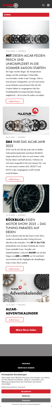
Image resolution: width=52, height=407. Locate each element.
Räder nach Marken (26, 368)
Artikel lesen (14, 101)
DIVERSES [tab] (7, 15)
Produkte (26, 364)
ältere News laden (26, 329)
